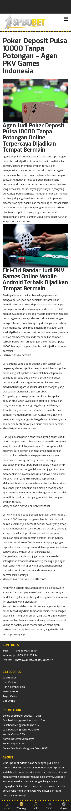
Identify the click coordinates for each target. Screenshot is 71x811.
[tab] (66, 19)
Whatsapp (22, 808)
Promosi (49, 808)
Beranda (7, 808)
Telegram (63, 808)
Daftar (36, 808)
